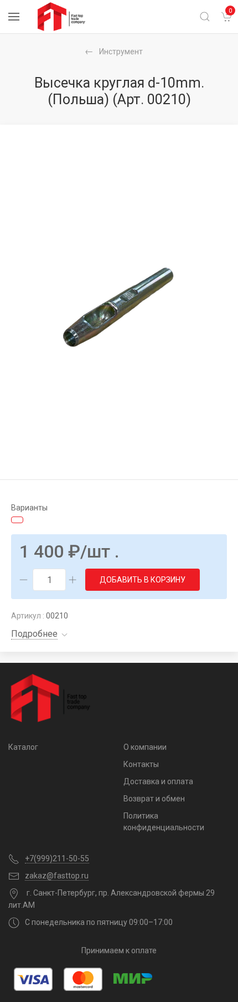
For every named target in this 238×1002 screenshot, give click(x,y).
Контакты (141, 764)
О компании (145, 747)
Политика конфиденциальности (163, 821)
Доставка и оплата (158, 781)
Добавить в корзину (142, 579)
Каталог (23, 747)
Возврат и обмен (154, 798)
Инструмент (121, 51)
